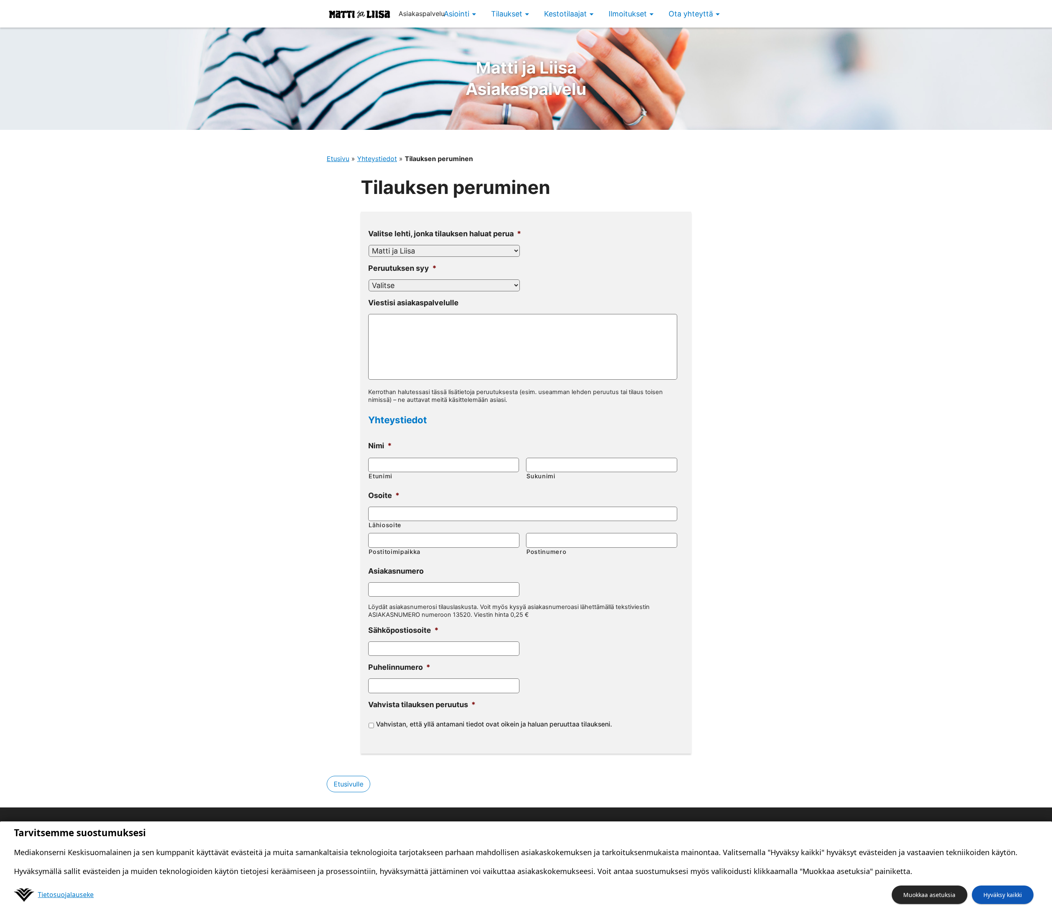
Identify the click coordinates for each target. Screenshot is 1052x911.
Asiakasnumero (396, 571)
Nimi (380, 445)
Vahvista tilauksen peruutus (421, 704)
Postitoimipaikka (394, 552)
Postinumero (546, 552)
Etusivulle (348, 784)
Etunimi (380, 476)
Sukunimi (540, 476)
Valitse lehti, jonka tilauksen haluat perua (444, 233)
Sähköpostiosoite (403, 630)
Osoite (383, 495)
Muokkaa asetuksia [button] (929, 895)
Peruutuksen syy (402, 268)
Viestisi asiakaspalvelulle (413, 302)
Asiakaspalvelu (526, 78)
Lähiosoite (385, 525)
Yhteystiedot (377, 159)
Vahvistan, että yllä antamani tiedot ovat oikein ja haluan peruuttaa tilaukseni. (494, 724)
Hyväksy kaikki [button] (1002, 895)
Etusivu (338, 159)
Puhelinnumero (399, 667)
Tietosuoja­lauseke (66, 894)
